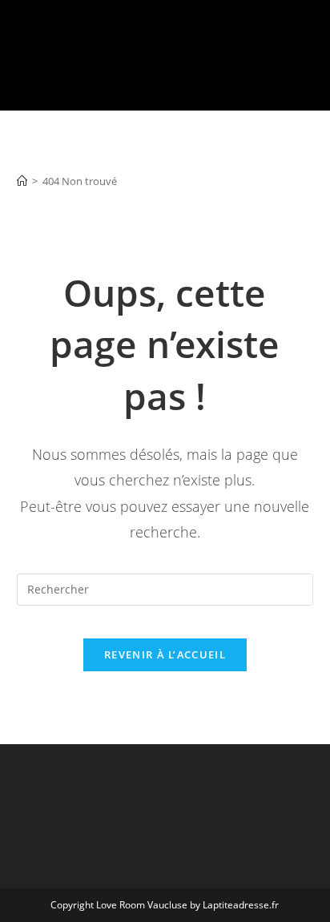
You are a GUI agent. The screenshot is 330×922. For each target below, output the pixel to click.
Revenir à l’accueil (165, 654)
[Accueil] (22, 181)
